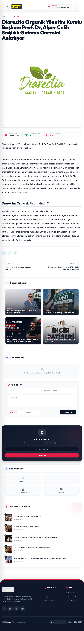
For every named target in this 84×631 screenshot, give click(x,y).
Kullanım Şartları (72, 597)
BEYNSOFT (78, 622)
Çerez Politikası (71, 601)
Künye (47, 593)
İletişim (47, 597)
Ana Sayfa (6, 16)
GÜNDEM (16, 16)
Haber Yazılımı (58, 622)
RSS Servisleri (49, 601)
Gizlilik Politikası (71, 593)
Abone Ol (42, 455)
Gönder (67, 412)
